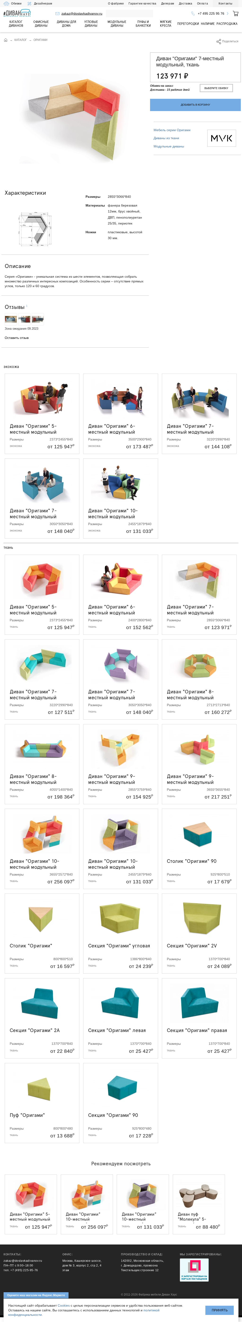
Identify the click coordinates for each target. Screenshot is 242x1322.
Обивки (16, 3)
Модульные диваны (117, 23)
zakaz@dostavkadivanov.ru (81, 13)
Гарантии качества (142, 3)
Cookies (64, 1305)
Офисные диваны (41, 23)
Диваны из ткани (166, 138)
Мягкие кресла (166, 23)
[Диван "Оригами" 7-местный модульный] (75, 118)
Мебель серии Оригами (172, 130)
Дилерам (167, 3)
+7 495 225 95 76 (211, 13)
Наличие (208, 24)
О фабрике (116, 3)
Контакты (226, 3)
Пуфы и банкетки (143, 23)
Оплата (202, 3)
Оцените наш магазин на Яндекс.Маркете (36, 1295)
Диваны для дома (66, 23)
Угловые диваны (91, 23)
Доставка (185, 3)
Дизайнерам (43, 3)
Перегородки (188, 24)
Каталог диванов (16, 23)
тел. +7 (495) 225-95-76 (21, 1270)
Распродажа (227, 24)
